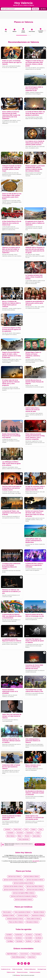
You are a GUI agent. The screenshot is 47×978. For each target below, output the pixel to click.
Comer (26, 829)
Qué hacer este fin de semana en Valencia (13, 879)
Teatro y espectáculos (23, 839)
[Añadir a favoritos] (21, 48)
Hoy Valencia (29, 934)
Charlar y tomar (17, 829)
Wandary (18, 975)
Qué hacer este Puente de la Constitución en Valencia (23, 896)
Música (19, 836)
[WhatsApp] (18, 963)
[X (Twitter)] (28, 963)
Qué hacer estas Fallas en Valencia (35, 886)
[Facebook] (25, 963)
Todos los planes (7, 912)
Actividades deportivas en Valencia (15, 918)
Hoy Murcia (28, 941)
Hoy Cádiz (37, 941)
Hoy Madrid (9, 934)
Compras (33, 829)
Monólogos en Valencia (8, 915)
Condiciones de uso (5, 969)
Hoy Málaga (10, 941)
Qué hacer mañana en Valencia (31, 876)
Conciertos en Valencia (23, 915)
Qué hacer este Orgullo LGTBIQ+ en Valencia (23, 892)
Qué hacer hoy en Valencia (14, 876)
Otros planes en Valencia (32, 922)
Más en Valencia (11, 836)
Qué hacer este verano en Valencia (35, 889)
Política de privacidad (17, 969)
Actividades (7, 829)
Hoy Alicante (38, 937)
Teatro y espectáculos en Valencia (22, 912)
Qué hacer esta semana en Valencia (35, 879)
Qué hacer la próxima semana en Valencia (23, 883)
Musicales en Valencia (39, 912)
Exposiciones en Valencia (38, 915)
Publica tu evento (11, 972)
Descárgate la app (42, 969)
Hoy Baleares (19, 937)
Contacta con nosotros (34, 972)
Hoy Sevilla (38, 934)
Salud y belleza (36, 836)
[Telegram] (22, 963)
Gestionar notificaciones (30, 969)
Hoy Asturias (19, 941)
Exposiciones (29, 832)
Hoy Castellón (28, 937)
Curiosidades (10, 832)
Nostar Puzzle (31, 957)
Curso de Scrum (24, 953)
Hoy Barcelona (18, 934)
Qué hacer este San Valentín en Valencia (13, 886)
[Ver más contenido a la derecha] (45, 30)
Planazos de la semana (22, 972)
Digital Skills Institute (12, 953)
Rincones (27, 836)
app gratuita (35, 861)
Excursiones (20, 832)
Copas (40, 829)
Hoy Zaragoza (9, 937)
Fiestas (38, 832)
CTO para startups (35, 953)
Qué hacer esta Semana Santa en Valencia (13, 889)
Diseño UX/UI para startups (18, 957)
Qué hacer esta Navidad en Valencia (23, 899)
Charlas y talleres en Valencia (33, 918)
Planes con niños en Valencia (16, 922)
